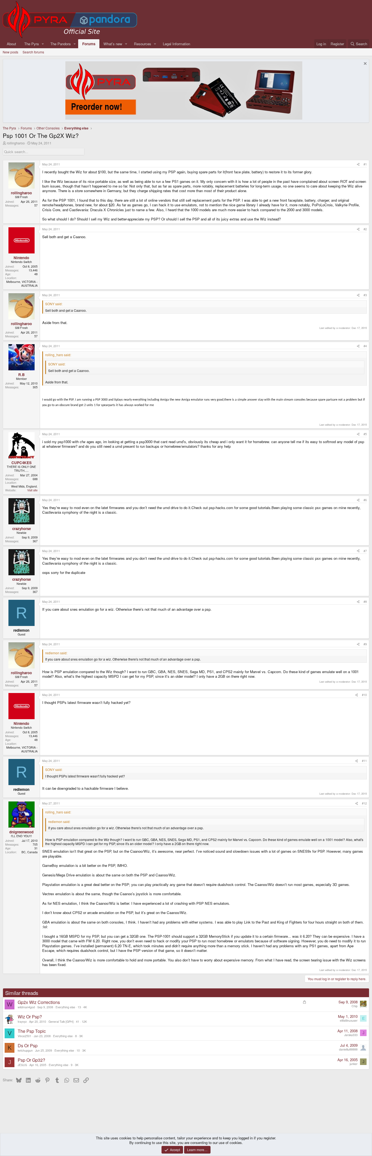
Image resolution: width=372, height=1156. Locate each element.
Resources (142, 43)
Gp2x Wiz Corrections (39, 1002)
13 (79, 1007)
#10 (364, 695)
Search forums (33, 52)
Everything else (65, 1007)
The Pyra (31, 43)
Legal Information (176, 43)
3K (81, 1036)
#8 (365, 602)
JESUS (22, 1065)
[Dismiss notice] (364, 64)
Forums (88, 43)
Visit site (32, 490)
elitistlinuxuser (349, 1020)
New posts (10, 52)
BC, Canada (30, 852)
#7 (365, 551)
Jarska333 (351, 1035)
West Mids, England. (24, 486)
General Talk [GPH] (61, 1021)
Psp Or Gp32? (31, 1060)
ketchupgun (25, 1050)
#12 (364, 803)
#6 (365, 500)
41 (77, 1021)
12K (84, 1021)
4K (85, 1007)
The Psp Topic (32, 1031)
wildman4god (26, 1007)
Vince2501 (24, 1036)
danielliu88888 (348, 1049)
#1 (365, 164)
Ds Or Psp (28, 1045)
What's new (112, 43)
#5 (365, 434)
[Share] (358, 164)
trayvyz (22, 1021)
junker (354, 1064)
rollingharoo (16, 143)
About (11, 43)
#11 (364, 761)
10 (78, 1050)
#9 (365, 644)
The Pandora (60, 43)
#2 (365, 229)
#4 (365, 346)
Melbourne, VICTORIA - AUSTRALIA (22, 284)
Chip (355, 1006)
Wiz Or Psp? (30, 1016)
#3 (365, 295)
